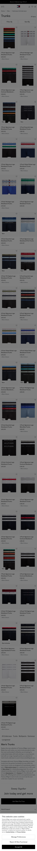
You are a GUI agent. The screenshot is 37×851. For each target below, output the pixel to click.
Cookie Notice (10, 832)
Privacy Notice (21, 832)
